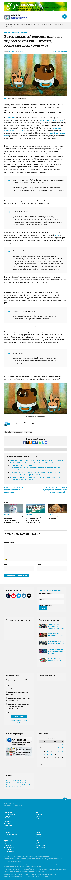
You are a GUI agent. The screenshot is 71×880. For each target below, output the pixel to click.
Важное (38, 829)
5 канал (27, 783)
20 (51, 754)
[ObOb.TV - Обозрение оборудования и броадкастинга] (15, 17)
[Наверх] (65, 799)
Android (8, 780)
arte (9, 786)
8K (18, 780)
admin (11, 51)
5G (12, 783)
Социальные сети (41, 820)
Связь (37, 812)
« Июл (40, 764)
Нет (9, 712)
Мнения (7, 844)
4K (21, 780)
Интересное (8, 840)
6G (25, 780)
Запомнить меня (46, 605)
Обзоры (7, 833)
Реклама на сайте (41, 845)
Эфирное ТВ (8, 823)
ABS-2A (22, 783)
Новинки (7, 831)
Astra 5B (8, 783)
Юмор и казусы (9, 851)
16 (62, 751)
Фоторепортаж (9, 847)
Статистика (39, 836)
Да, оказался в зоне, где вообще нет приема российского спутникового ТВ (17, 706)
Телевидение (8, 812)
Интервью (8, 845)
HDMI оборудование (11, 834)
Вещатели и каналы (10, 814)
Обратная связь (40, 847)
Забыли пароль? (57, 590)
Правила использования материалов (39, 856)
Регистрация (47, 590)
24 (40, 758)
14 (55, 751)
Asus (25, 784)
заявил (56, 235)
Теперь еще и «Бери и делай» (21, 465)
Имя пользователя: (45, 593)
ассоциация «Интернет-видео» (52, 120)
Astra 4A (13, 786)
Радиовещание (40, 818)
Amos (21, 786)
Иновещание (8, 825)
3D (17, 786)
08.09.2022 (22, 51)
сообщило (11, 117)
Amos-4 (21, 784)
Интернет (39, 814)
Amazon (16, 784)
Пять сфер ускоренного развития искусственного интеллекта (56, 651)
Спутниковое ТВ (9, 820)
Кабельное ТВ (9, 821)
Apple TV (13, 780)
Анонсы (7, 842)
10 (40, 751)
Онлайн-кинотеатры (12, 32)
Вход (40, 590)
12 (48, 751)
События (23, 32)
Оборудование (9, 829)
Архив (19, 722)
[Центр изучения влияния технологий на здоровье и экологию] (35, 11)
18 (44, 754)
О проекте (39, 842)
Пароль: (41, 599)
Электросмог (8, 849)
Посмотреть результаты (19, 720)
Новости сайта (40, 844)
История (38, 834)
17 (40, 754)
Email (39, 564)
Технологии (39, 831)
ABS (28, 780)
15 (58, 751)
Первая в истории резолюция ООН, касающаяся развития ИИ (56, 626)
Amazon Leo (9, 784)
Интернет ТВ (8, 816)
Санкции (28, 432)
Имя (6, 564)
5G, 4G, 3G (39, 816)
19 (48, 754)
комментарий (9, 542)
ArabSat (17, 783)
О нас (37, 840)
